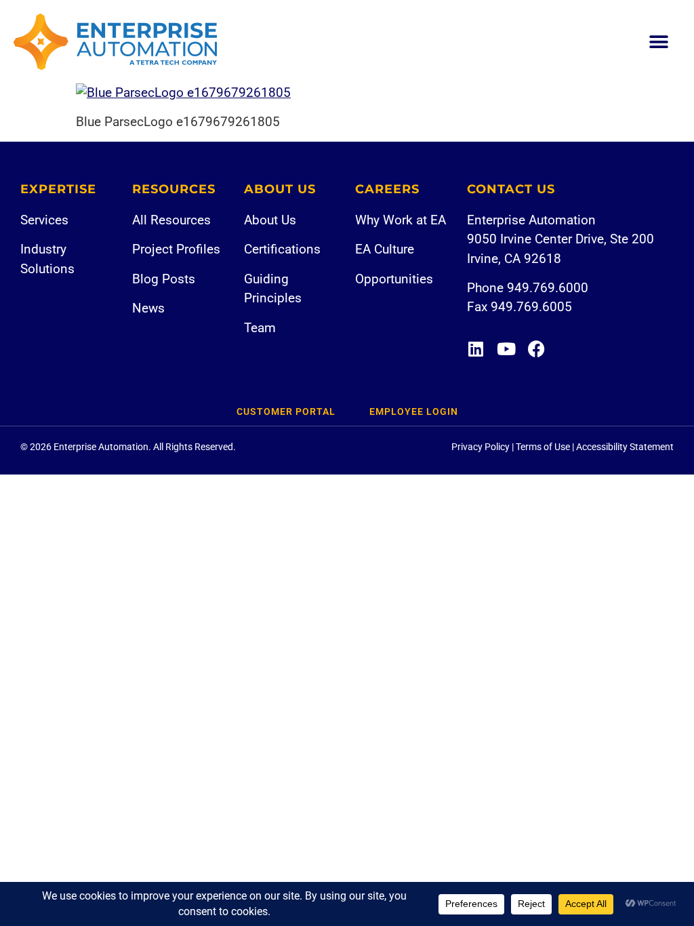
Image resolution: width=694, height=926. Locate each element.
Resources (174, 189)
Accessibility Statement (625, 446)
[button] (658, 41)
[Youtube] (505, 348)
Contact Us (511, 189)
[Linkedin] (475, 348)
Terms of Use (543, 446)
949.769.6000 (547, 288)
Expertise (58, 189)
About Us (280, 189)
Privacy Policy (480, 446)
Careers (387, 189)
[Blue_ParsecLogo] (183, 92)
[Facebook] (536, 348)
